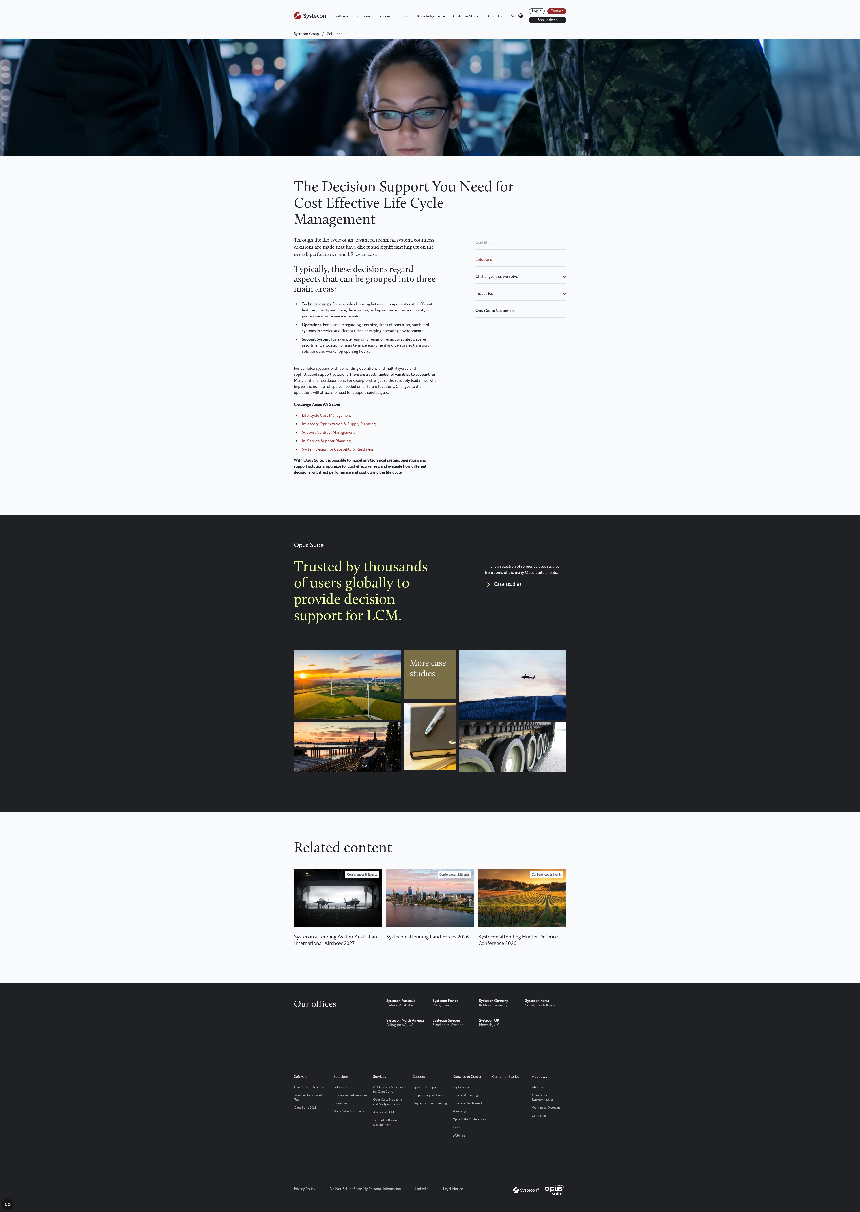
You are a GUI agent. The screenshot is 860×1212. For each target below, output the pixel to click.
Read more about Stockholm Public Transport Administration (348, 747)
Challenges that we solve (496, 277)
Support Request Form (428, 1095)
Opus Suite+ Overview (309, 1087)
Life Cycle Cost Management (326, 415)
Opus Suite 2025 (305, 1108)
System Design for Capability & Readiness (338, 449)
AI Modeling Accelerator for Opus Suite (390, 1089)
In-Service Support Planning (326, 441)
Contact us (539, 1116)
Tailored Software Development (385, 1122)
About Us (494, 16)
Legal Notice (453, 1189)
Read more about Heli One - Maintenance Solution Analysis (508, 670)
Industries (484, 294)
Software (341, 16)
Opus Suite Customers (494, 311)
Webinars (459, 1135)
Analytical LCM (383, 1112)
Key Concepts (462, 1087)
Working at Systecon (546, 1108)
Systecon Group (306, 34)
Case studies (508, 584)
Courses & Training (465, 1095)
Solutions (362, 16)
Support (404, 16)
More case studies (430, 662)
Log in (537, 11)
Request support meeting (430, 1103)
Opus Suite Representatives (542, 1097)
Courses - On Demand (467, 1103)
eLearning (459, 1111)
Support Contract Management (328, 433)
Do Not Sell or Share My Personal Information (365, 1189)
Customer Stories (466, 16)
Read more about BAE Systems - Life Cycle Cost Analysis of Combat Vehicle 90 (516, 750)
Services (384, 16)
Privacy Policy (304, 1189)
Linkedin (422, 1189)
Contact (556, 11)
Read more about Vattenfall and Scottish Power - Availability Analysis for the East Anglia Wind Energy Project (350, 680)
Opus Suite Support (426, 1087)
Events (457, 1127)
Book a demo (548, 20)
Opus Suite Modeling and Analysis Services (387, 1102)
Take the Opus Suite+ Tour (308, 1097)
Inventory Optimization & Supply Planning (339, 424)
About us (538, 1087)
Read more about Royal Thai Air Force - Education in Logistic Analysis (433, 745)
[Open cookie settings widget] (7, 1204)
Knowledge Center (431, 16)
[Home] (310, 18)
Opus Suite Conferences (469, 1119)
